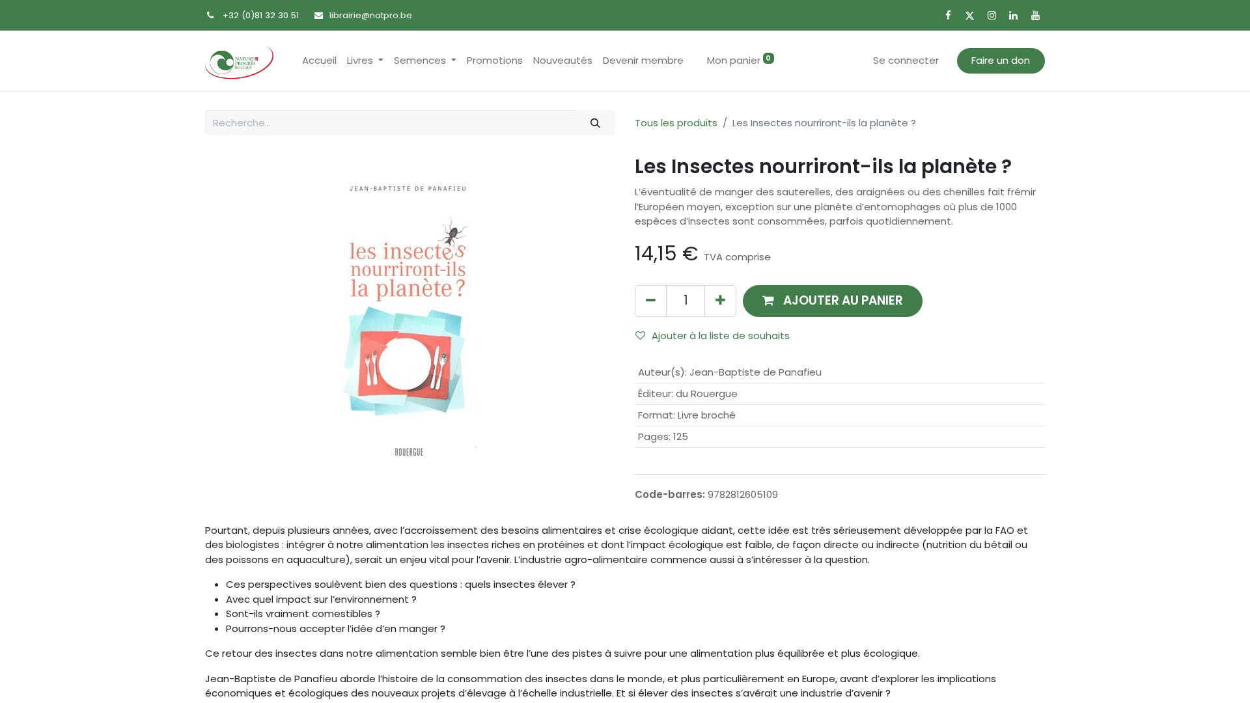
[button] (833, 301)
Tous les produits (676, 123)
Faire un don (1000, 60)
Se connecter (906, 60)
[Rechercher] (595, 122)
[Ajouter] (720, 301)
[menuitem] (319, 61)
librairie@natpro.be (370, 15)
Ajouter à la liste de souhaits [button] (721, 335)
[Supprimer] (651, 301)
